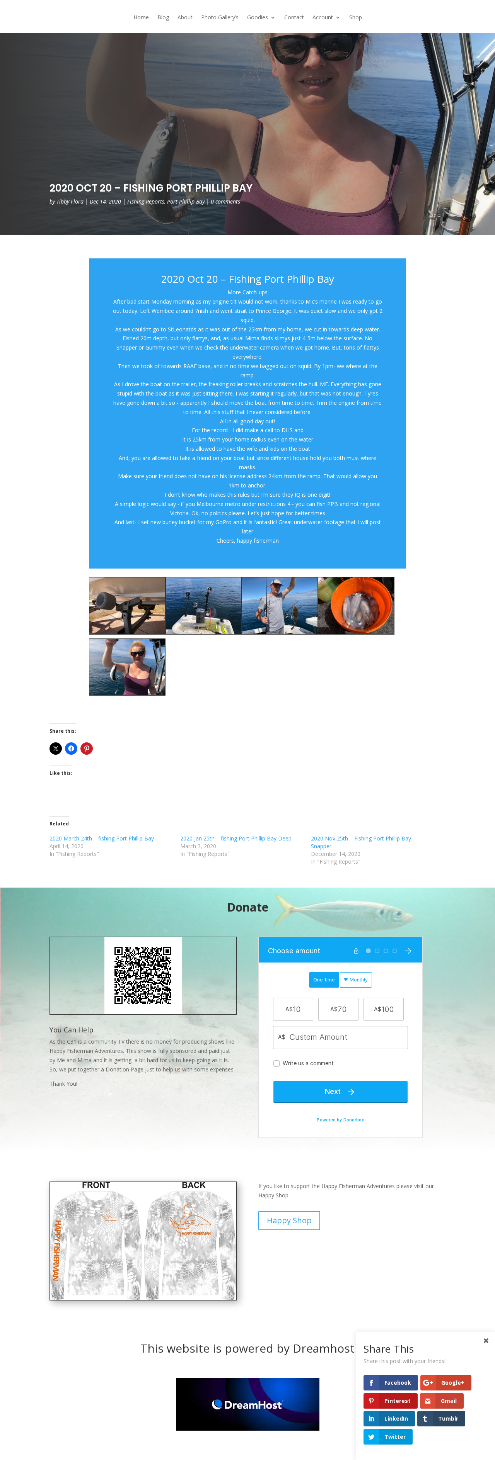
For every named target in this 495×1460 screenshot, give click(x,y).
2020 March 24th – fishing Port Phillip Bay (102, 838)
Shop (355, 18)
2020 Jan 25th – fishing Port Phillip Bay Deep (236, 838)
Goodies (257, 18)
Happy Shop (289, 1220)
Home (141, 18)
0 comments (225, 201)
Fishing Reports (145, 201)
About (185, 18)
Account (322, 18)
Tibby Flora (70, 201)
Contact (294, 18)
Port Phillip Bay (186, 201)
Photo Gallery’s (220, 18)
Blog (163, 18)
